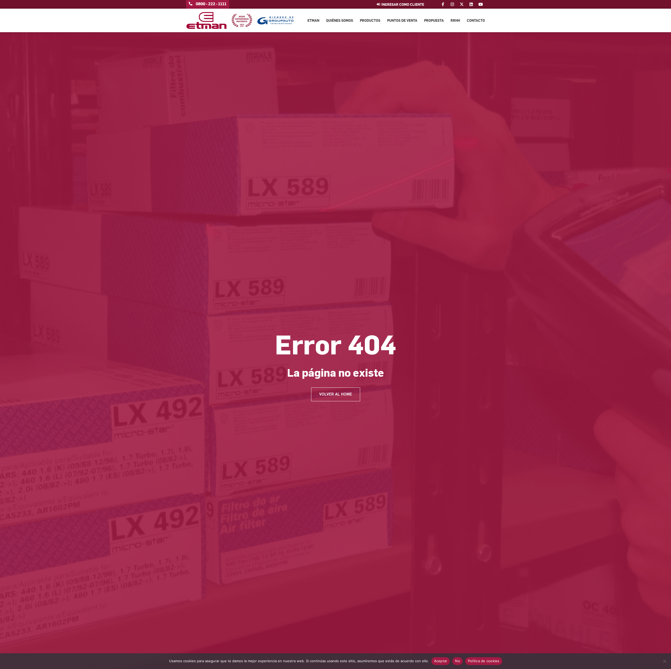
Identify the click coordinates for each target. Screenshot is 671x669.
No (457, 661)
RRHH (455, 20)
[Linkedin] (471, 4)
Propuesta (434, 20)
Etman (313, 20)
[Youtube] (480, 4)
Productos (370, 20)
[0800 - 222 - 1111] (190, 4)
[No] (664, 661)
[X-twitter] (461, 4)
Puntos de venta (402, 20)
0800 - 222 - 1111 (211, 3)
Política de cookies (484, 661)
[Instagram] (452, 4)
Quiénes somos (339, 20)
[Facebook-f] (443, 4)
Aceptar (440, 661)
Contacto (476, 20)
